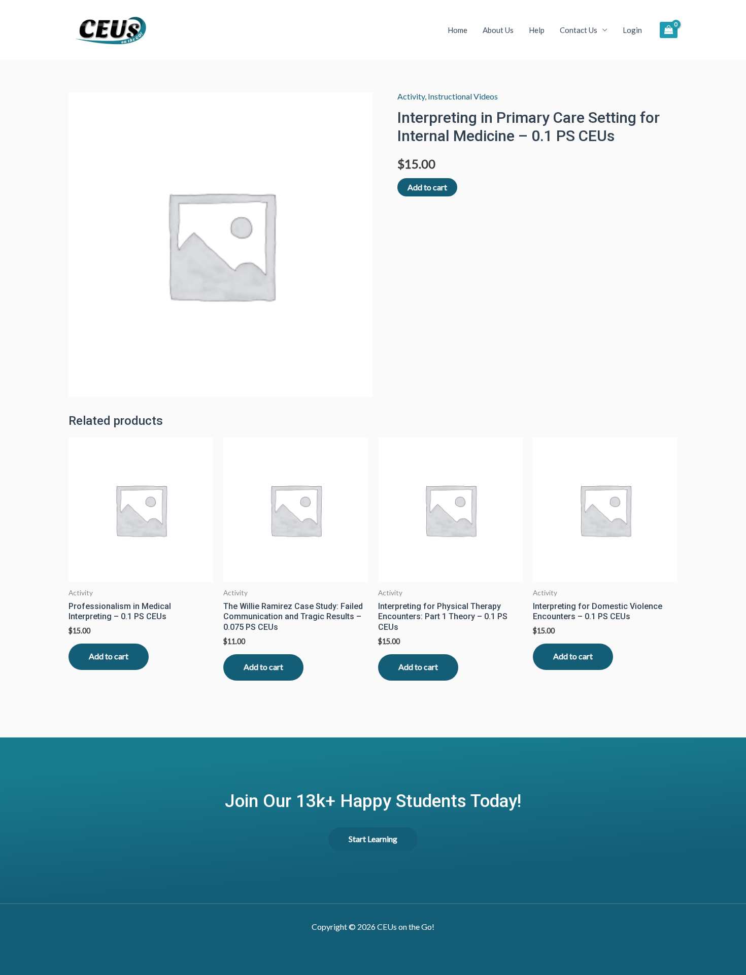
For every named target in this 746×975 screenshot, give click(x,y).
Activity (411, 96)
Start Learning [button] (373, 839)
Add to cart (427, 187)
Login (632, 30)
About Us (498, 30)
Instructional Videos (463, 96)
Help (537, 30)
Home (457, 30)
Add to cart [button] (108, 656)
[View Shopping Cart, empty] (668, 30)
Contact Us (578, 30)
